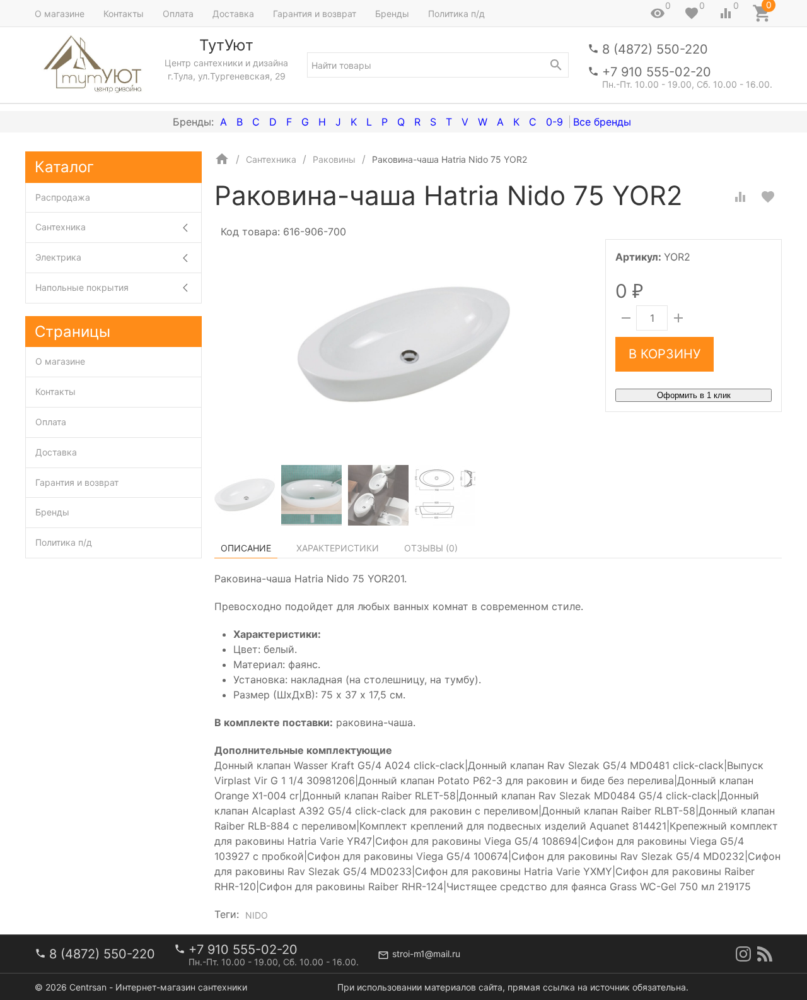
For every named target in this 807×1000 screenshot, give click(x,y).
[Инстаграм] (743, 954)
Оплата (178, 13)
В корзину (664, 354)
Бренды (392, 13)
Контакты (123, 13)
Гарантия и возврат (314, 13)
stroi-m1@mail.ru (426, 953)
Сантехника (60, 226)
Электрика (58, 257)
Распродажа (62, 197)
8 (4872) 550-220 (655, 49)
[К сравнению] (740, 197)
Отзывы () (431, 548)
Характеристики (337, 548)
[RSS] (764, 954)
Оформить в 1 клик (694, 395)
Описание (246, 548)
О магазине (59, 13)
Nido (256, 915)
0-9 (554, 121)
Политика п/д (456, 13)
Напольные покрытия (82, 287)
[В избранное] (768, 197)
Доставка (233, 13)
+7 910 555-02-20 (656, 71)
